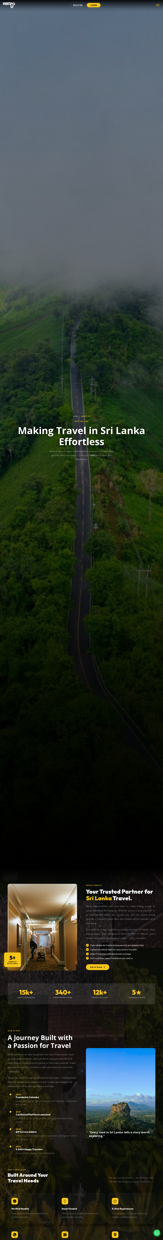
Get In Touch (96, 967)
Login (93, 5)
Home (75, 416)
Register (78, 5)
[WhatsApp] (157, 1233)
